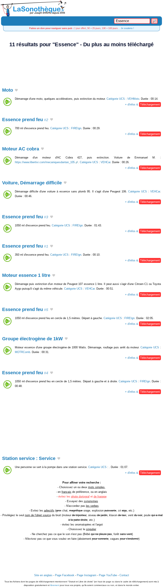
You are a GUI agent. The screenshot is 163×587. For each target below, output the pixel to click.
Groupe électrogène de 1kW (32, 338)
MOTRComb (22, 352)
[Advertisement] (81, 65)
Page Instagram (86, 575)
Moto (7, 90)
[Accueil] (81, 8)
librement (54, 585)
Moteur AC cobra (20, 148)
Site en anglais (43, 575)
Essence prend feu (25, 119)
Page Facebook (64, 575)
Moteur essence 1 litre (26, 275)
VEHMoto (133, 98)
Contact (124, 575)
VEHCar (105, 162)
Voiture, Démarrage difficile (32, 182)
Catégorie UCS (116, 98)
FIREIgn (76, 128)
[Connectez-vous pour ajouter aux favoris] (16, 91)
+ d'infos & (142, 104)
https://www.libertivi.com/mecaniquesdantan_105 (45, 162)
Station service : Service (28, 458)
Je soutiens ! (127, 28)
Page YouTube (108, 575)
